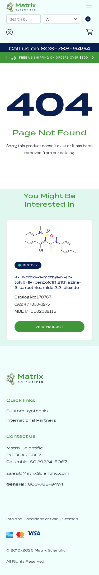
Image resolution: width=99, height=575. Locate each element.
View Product (49, 327)
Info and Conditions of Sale (32, 519)
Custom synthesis (27, 410)
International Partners (31, 420)
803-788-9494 (46, 484)
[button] (93, 57)
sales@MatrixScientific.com (37, 473)
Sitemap (70, 519)
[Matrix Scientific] (21, 7)
